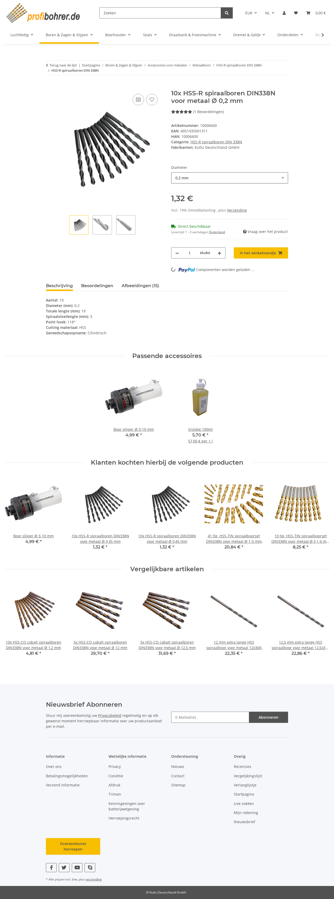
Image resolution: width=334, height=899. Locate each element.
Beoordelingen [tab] (97, 285)
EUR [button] (248, 12)
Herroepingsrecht (124, 818)
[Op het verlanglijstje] (152, 99)
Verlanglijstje (245, 785)
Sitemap (178, 785)
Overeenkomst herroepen (73, 846)
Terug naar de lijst (63, 65)
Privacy (115, 766)
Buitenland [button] (217, 232)
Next (321, 516)
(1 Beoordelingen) (208, 111)
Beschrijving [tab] (59, 285)
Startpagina (244, 794)
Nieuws (177, 766)
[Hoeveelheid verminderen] (177, 253)
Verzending (237, 210)
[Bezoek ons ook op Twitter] (64, 867)
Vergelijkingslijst (248, 775)
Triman (115, 794)
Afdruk (114, 785)
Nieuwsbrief (244, 821)
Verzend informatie (63, 785)
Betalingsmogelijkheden (67, 775)
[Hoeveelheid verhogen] (219, 253)
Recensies (242, 766)
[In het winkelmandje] (50, 87)
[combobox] (229, 177)
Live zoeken (244, 803)
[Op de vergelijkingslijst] (138, 99)
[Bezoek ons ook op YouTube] (77, 867)
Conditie (116, 775)
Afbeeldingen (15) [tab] (140, 285)
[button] (284, 13)
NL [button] (267, 12)
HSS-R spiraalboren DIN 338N (216, 141)
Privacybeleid (109, 715)
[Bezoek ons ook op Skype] (90, 867)
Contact (177, 775)
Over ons (54, 766)
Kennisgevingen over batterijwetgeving (127, 806)
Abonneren (268, 717)
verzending (94, 879)
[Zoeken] (227, 13)
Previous (13, 516)
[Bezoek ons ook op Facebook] (51, 867)
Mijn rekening (246, 812)
